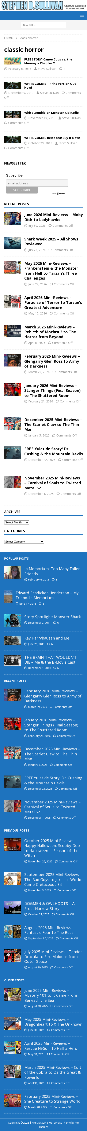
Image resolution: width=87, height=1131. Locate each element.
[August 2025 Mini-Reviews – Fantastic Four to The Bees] (12, 931)
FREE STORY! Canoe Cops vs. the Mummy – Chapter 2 (48, 61)
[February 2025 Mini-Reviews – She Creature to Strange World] (12, 1100)
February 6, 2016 (19, 69)
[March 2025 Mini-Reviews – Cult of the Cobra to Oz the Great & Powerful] (12, 1071)
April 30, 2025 (36, 1083)
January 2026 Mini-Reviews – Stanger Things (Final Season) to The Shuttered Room (52, 390)
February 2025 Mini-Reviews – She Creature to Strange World (52, 1099)
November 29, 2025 (40, 861)
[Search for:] (43, 25)
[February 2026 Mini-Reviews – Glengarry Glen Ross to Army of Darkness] (12, 360)
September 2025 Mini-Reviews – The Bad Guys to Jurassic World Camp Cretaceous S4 (53, 879)
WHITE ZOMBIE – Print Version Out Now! (50, 85)
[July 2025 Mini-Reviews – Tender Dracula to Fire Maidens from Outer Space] (12, 955)
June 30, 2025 (36, 1030)
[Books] (12, 61)
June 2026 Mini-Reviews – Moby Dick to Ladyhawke (53, 217)
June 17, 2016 (27, 603)
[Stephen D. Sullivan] (43, 8)
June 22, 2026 (37, 284)
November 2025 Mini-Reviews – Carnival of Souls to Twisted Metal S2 (52, 482)
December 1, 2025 (41, 494)
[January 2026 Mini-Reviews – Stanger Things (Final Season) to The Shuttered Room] (12, 389)
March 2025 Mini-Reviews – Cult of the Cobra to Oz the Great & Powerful (52, 1072)
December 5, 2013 (39, 668)
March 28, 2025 (37, 1107)
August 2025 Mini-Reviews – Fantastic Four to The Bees (49, 930)
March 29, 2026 (39, 372)
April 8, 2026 (36, 343)
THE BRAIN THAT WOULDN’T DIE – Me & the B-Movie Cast (50, 660)
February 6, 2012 (38, 579)
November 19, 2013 (42, 118)
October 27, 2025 (38, 914)
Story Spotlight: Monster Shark (52, 616)
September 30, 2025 (40, 938)
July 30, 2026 (37, 226)
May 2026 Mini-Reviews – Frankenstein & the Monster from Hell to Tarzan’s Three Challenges (51, 271)
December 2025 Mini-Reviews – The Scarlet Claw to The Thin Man (53, 424)
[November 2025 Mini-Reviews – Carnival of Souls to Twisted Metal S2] (12, 482)
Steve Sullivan (47, 69)
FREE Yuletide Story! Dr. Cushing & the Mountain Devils (53, 451)
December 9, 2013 (21, 93)
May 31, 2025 (36, 1054)
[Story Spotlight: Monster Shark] (12, 620)
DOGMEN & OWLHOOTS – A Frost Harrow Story (49, 906)
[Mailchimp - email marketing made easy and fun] (58, 193)
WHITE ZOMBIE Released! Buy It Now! (52, 138)
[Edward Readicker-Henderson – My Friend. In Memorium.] (8, 596)
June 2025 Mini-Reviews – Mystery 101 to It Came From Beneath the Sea (50, 995)
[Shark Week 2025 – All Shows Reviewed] (12, 243)
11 (57, 579)
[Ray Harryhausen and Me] (12, 640)
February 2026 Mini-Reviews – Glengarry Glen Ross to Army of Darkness (52, 361)
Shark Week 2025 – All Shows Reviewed (51, 241)
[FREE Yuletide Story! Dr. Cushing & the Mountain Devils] (12, 452)
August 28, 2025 (38, 1006)
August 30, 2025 (38, 967)
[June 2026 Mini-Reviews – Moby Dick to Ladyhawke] (12, 218)
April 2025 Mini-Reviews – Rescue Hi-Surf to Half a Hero (50, 1046)
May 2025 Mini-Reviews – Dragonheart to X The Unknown (53, 1022)
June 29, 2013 (36, 644)
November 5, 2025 (39, 890)
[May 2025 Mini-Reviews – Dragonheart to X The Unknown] (12, 1023)
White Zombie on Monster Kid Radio (51, 113)
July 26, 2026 (37, 250)
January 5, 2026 (38, 435)
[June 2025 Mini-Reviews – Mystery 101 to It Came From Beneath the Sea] (12, 994)
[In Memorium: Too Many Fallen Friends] (12, 572)
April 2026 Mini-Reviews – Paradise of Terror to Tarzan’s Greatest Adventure (53, 302)
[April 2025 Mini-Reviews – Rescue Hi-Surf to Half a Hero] (12, 1047)
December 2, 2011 (39, 623)
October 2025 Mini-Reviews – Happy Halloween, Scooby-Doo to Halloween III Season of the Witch (52, 848)
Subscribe (14, 175)
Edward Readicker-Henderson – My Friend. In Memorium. (47, 595)
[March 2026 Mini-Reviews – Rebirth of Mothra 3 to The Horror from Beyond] (12, 331)
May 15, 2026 (37, 313)
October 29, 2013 (40, 143)
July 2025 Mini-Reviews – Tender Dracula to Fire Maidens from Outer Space (53, 956)
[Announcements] (12, 114)
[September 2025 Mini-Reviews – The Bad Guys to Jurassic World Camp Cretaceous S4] (12, 878)
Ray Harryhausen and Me (46, 638)
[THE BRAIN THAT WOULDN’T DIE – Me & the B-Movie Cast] (12, 660)
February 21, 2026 (40, 401)
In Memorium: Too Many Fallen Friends (52, 571)
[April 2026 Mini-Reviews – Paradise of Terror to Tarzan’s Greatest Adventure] (12, 301)
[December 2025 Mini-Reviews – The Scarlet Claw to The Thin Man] (12, 423)
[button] (81, 15)
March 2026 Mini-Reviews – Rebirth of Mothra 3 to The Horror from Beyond (50, 331)
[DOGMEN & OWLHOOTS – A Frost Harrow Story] (12, 907)
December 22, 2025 (41, 460)
